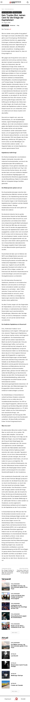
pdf (10, 29)
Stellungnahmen (17, 12)
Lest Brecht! (14, 656)
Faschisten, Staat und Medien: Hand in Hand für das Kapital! (22, 571)
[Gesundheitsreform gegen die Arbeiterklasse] (6, 616)
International (12, 25)
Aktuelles (13, 663)
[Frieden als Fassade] (6, 684)
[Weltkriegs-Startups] (6, 675)
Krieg (18, 25)
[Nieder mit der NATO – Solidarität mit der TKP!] (6, 626)
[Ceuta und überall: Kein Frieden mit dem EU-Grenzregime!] (6, 596)
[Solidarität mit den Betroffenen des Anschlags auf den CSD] (6, 606)
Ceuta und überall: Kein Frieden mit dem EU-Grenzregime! (18, 597)
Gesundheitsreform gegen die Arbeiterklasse (18, 616)
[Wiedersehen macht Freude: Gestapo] (6, 665)
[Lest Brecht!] (6, 655)
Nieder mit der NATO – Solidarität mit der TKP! (18, 626)
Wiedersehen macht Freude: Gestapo (19, 665)
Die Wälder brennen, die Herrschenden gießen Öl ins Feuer (19, 587)
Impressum (8, 699)
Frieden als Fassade (17, 685)
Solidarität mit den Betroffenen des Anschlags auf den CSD (19, 607)
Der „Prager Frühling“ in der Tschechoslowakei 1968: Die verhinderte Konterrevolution (8, 572)
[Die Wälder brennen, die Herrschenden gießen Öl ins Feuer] (6, 586)
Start (3, 9)
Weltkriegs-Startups (17, 675)
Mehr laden (14, 632)
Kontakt (23, 699)
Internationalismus (9, 9)
